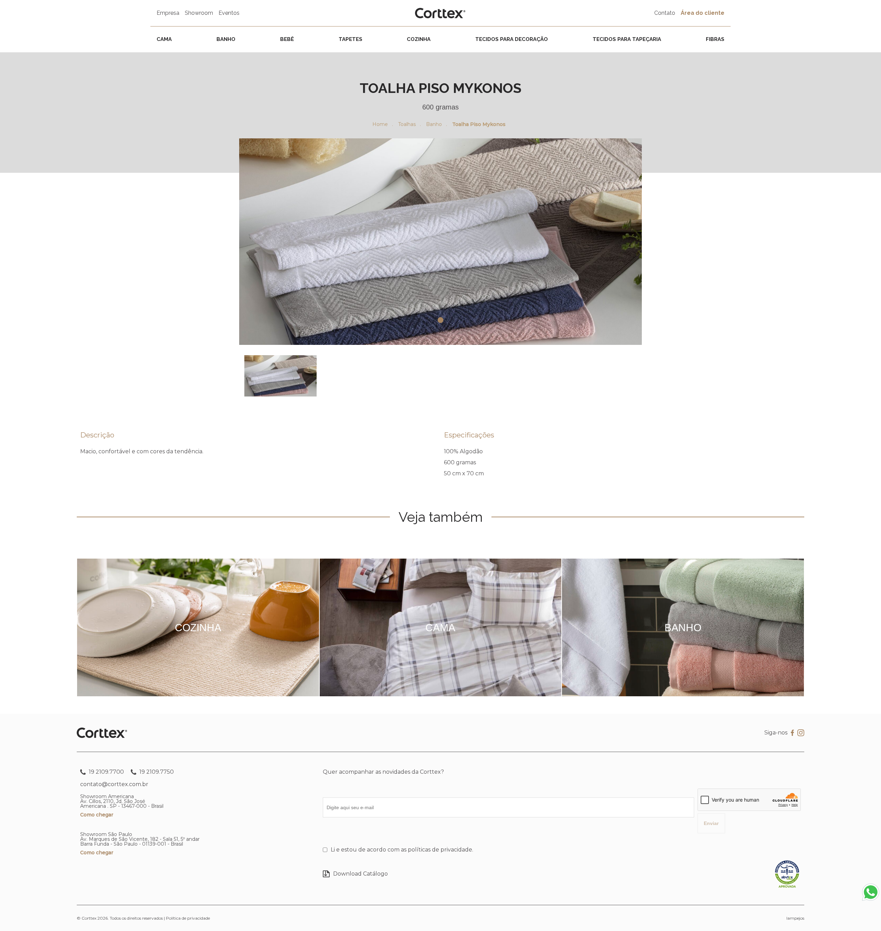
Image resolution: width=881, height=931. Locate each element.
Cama (164, 39)
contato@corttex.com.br (114, 784)
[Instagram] (800, 733)
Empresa (168, 13)
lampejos (795, 918)
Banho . (436, 124)
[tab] (441, 320)
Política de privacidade (188, 918)
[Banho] (683, 694)
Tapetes (350, 39)
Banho (225, 39)
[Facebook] (792, 733)
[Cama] (440, 694)
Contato (664, 13)
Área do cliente (702, 13)
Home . (382, 124)
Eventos (229, 13)
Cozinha (419, 39)
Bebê (287, 39)
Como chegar (96, 815)
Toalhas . (409, 124)
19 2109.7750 (156, 772)
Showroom (199, 13)
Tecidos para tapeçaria (627, 39)
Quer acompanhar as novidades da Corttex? (383, 772)
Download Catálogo (360, 873)
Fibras (715, 39)
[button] (280, 375)
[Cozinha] (198, 694)
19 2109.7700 (105, 772)
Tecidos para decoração (511, 39)
